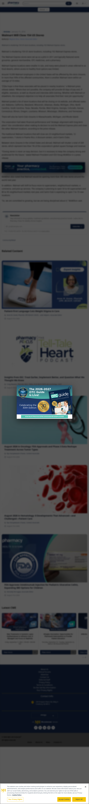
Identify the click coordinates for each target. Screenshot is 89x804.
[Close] (85, 786)
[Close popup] (69, 388)
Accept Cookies (64, 799)
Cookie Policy (16, 795)
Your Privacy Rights (15, 799)
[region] (44, 793)
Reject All (79, 799)
